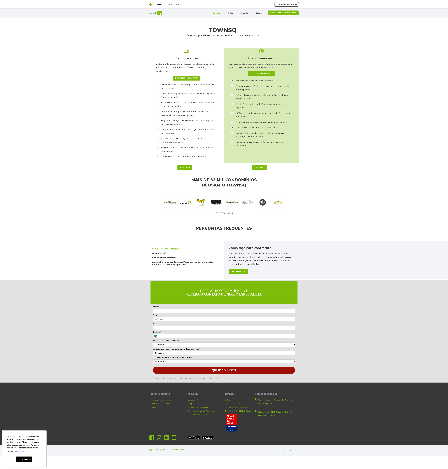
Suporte (259, 13)
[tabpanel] (261, 260)
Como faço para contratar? (165, 248)
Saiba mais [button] (19, 451)
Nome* (156, 307)
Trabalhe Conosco (232, 403)
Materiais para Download (198, 407)
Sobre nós (229, 400)
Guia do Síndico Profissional (199, 415)
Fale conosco (173, 4)
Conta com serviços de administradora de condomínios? (176, 349)
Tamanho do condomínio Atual (166, 340)
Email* (156, 324)
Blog (190, 403)
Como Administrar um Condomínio (201, 411)
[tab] (186, 250)
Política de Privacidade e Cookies (238, 411)
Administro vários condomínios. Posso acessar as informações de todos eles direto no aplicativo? (182, 263)
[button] (186, 78)
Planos (153, 407)
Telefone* (157, 332)
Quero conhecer (224, 370)
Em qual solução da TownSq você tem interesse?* (173, 357)
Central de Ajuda (194, 400)
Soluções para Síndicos (159, 403)
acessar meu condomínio (283, 13)
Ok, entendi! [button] (24, 459)
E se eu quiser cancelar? (164, 257)
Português (158, 4)
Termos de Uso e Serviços (236, 407)
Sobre (230, 13)
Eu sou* (156, 315)
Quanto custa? (159, 253)
